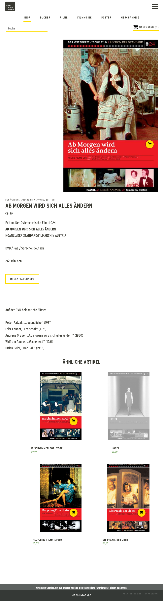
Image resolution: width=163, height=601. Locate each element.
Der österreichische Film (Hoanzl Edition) (30, 199)
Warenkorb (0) (149, 27)
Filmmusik (84, 17)
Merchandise (130, 17)
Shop (26, 17)
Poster (106, 17)
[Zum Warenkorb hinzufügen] (150, 144)
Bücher (45, 17)
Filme (64, 17)
